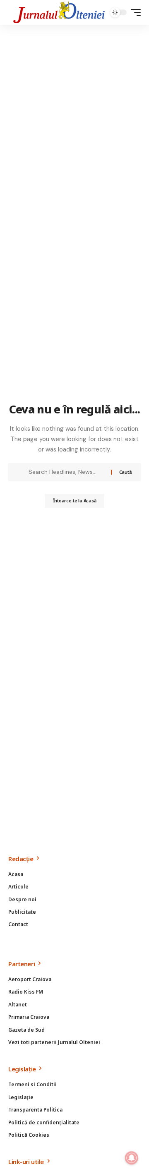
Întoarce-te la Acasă (74, 500)
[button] (134, 12)
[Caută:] (66, 472)
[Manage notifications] (131, 1157)
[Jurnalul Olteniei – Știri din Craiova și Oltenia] (59, 12)
